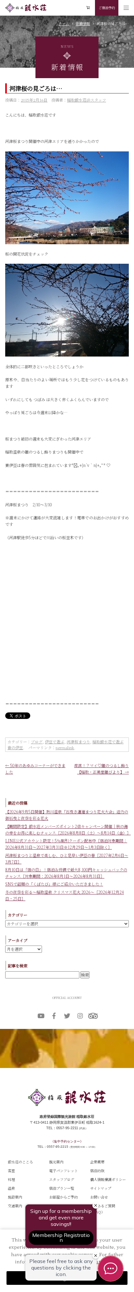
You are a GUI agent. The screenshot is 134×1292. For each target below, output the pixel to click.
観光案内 (56, 1161)
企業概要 (97, 1161)
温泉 (11, 1188)
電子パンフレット (63, 1170)
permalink (65, 747)
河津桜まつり (78, 741)
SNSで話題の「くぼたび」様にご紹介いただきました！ (54, 884)
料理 (11, 1179)
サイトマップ (100, 1188)
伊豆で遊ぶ (54, 741)
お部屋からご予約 (63, 1197)
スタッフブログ (61, 1179)
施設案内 (15, 1197)
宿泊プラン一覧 (61, 1188)
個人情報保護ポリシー (108, 1179)
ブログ (37, 741)
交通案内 (15, 1205)
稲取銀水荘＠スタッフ (86, 100)
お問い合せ (99, 1197)
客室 (11, 1170)
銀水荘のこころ (20, 1161)
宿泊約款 (97, 1170)
